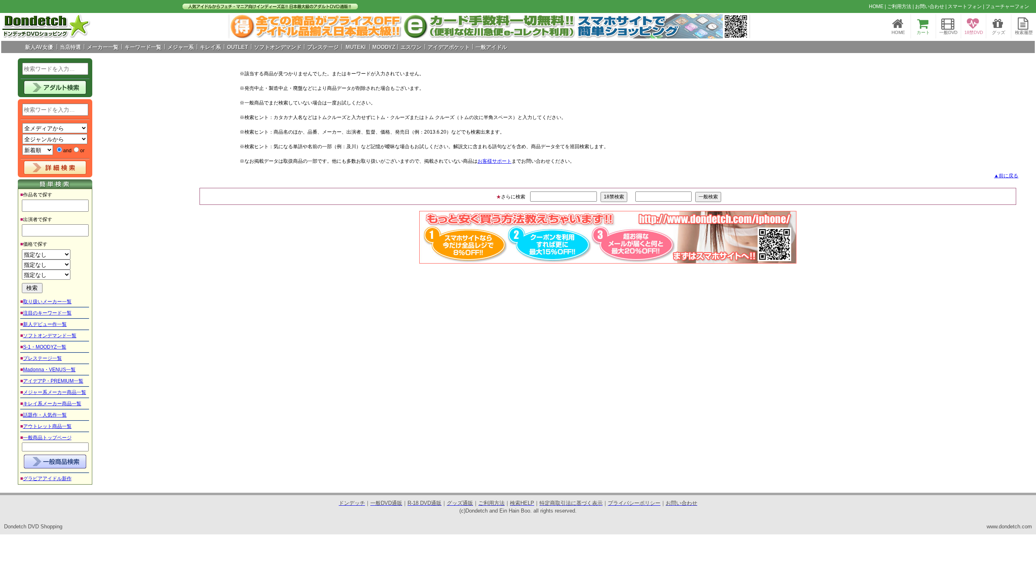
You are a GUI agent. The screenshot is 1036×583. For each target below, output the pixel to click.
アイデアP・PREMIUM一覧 (53, 381)
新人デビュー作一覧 (45, 324)
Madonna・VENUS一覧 (49, 369)
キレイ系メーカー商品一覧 (52, 403)
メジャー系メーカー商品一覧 (54, 392)
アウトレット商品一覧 (47, 426)
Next (738, 26)
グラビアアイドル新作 (47, 478)
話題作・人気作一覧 (45, 415)
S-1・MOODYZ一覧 (44, 347)
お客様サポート (495, 161)
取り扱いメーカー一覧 (47, 301)
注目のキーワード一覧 (47, 313)
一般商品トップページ (47, 437)
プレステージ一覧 (42, 358)
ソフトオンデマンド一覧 (49, 335)
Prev (240, 26)
